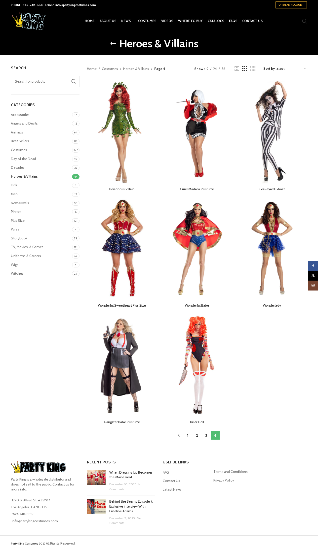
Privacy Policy (223, 480)
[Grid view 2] (237, 68)
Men (14, 194)
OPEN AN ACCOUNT (291, 4)
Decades (18, 167)
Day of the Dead (23, 159)
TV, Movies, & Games (27, 247)
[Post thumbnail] (96, 480)
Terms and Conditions (230, 471)
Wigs (14, 264)
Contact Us (171, 481)
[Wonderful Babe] (197, 248)
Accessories (20, 114)
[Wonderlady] (272, 248)
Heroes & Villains (24, 176)
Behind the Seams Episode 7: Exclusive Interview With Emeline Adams (131, 506)
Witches (17, 273)
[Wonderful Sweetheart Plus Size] (122, 248)
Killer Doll (197, 422)
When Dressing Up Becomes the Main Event (131, 475)
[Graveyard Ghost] (272, 132)
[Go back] (113, 44)
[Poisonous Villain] (122, 132)
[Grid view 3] (244, 68)
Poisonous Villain (121, 189)
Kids (14, 185)
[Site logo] (29, 20)
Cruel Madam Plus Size (197, 189)
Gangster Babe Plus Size (122, 422)
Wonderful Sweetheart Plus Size (122, 305)
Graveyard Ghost (272, 189)
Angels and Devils (24, 123)
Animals (17, 132)
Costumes (19, 150)
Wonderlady (272, 305)
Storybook (19, 238)
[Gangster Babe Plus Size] (122, 364)
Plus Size (18, 220)
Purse (15, 229)
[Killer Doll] (197, 364)
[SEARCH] (74, 81)
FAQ (166, 472)
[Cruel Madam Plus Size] (197, 132)
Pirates (16, 211)
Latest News (172, 489)
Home (92, 68)
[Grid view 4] (252, 68)
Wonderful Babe (197, 305)
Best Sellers (20, 141)
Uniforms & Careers (26, 256)
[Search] (305, 21)
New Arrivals (20, 203)
